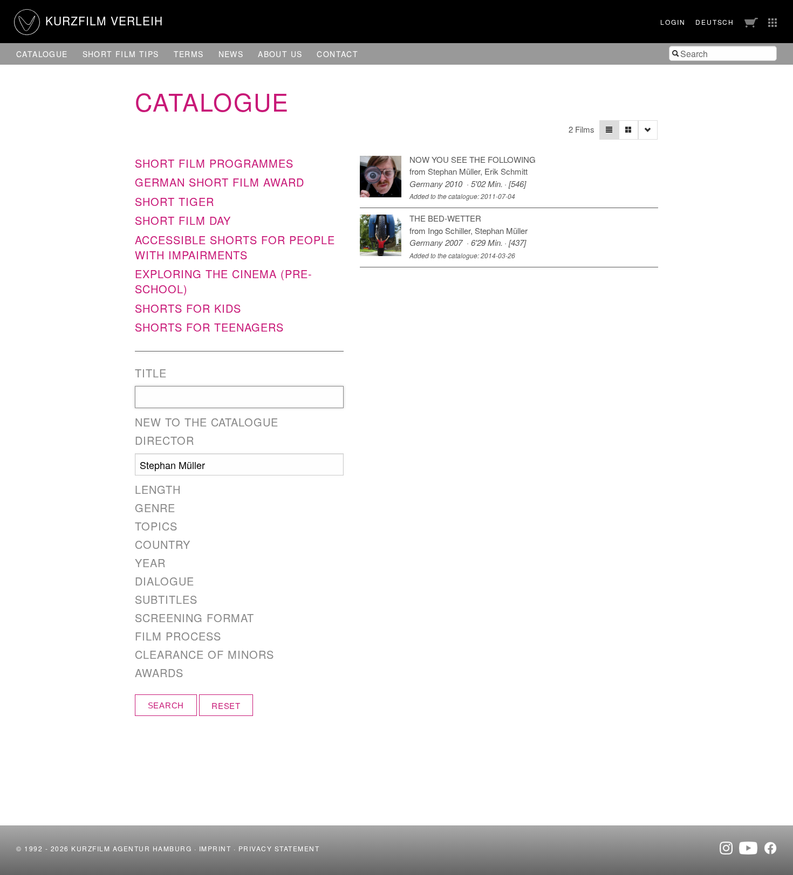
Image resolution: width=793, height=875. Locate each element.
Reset (226, 705)
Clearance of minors (204, 654)
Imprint (215, 848)
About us (280, 54)
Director (164, 440)
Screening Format (194, 617)
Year (150, 562)
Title (151, 373)
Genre (155, 507)
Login (672, 21)
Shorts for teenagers (209, 327)
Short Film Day (183, 220)
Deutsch (714, 21)
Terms (189, 54)
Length (158, 489)
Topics (156, 526)
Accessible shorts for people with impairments (235, 247)
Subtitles (166, 599)
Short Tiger (174, 201)
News (231, 54)
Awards (159, 672)
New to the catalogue (206, 422)
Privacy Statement (279, 848)
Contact (337, 54)
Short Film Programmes (214, 163)
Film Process (178, 636)
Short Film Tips (121, 54)
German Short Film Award (219, 182)
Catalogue (42, 54)
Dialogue (164, 581)
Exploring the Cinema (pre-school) (223, 281)
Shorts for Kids (188, 308)
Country (162, 544)
